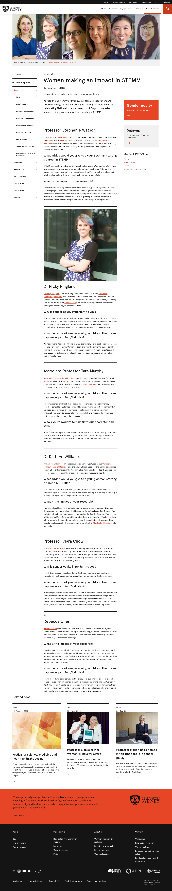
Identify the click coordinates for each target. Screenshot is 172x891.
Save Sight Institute (68, 140)
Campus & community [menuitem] (25, 118)
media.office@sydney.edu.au (135, 169)
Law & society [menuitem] (21, 139)
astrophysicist (84, 378)
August (43, 62)
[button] (167, 9)
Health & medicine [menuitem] (23, 132)
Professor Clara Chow (53, 548)
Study (103, 9)
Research (113, 9)
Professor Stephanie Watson (56, 137)
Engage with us (126, 9)
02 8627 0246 (129, 162)
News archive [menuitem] (19, 169)
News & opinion (152, 9)
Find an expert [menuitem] (19, 183)
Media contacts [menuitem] (20, 176)
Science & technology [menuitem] (25, 146)
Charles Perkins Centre (103, 523)
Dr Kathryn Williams (52, 464)
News (36, 62)
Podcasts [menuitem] (17, 197)
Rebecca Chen (50, 628)
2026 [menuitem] (18, 97)
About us (139, 9)
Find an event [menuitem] (19, 190)
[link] (106, 2)
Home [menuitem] (18, 75)
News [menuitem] (16, 90)
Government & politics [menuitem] (25, 125)
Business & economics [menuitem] (25, 111)
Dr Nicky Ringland (51, 293)
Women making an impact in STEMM (62, 62)
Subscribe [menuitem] (18, 162)
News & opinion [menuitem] (23, 82)
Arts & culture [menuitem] (22, 104)
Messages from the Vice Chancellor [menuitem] (25, 154)
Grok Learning (70, 302)
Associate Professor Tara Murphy (58, 378)
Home (15, 62)
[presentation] (36, 743)
